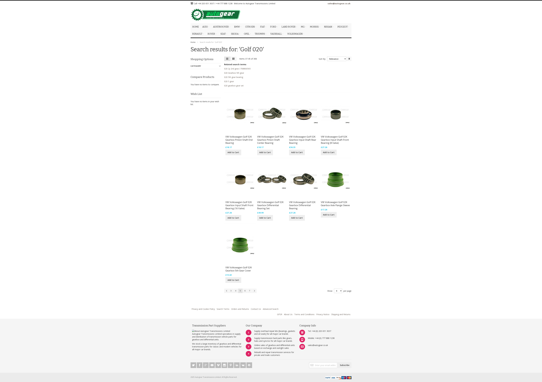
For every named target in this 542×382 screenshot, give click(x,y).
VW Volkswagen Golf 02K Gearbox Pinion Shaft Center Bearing (270, 139)
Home (193, 42)
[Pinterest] (231, 364)
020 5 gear (229, 81)
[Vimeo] (218, 364)
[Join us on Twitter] (194, 364)
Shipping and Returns (340, 314)
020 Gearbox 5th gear (234, 73)
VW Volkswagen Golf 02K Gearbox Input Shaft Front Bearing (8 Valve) (335, 139)
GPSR (279, 314)
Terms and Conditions (304, 314)
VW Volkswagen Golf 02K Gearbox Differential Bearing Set (270, 205)
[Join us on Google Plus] (206, 364)
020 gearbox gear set (234, 85)
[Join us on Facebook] (200, 364)
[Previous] (226, 291)
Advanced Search (270, 309)
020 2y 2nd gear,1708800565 (237, 68)
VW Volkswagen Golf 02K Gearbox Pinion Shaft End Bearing (239, 139)
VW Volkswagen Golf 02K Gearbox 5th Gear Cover (238, 269)
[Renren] (249, 364)
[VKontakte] (243, 364)
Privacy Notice (322, 314)
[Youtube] (212, 364)
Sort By (322, 59)
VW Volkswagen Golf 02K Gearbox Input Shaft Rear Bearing (302, 139)
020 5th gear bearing (233, 77)
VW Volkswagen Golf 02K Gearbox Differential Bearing (302, 205)
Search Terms (223, 309)
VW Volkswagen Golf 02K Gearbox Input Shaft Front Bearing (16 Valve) (239, 205)
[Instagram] (225, 364)
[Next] (254, 291)
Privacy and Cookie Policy (203, 309)
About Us (288, 314)
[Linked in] (237, 364)
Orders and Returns (240, 309)
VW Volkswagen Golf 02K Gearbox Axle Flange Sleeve (335, 204)
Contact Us (256, 309)
